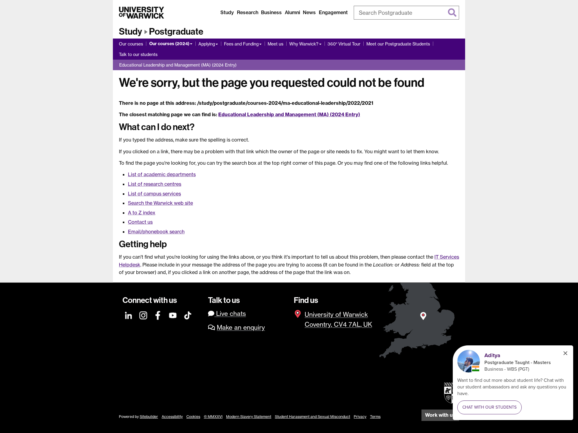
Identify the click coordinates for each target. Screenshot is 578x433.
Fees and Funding (241, 43)
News (309, 12)
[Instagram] (143, 314)
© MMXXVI (213, 416)
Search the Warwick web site (160, 203)
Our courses (131, 43)
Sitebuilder (149, 416)
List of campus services (154, 194)
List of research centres (154, 184)
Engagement (333, 12)
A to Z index (141, 213)
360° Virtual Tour (344, 43)
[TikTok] (188, 314)
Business (271, 12)
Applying (206, 43)
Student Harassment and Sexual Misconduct (312, 416)
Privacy (360, 416)
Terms (375, 416)
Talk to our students (138, 54)
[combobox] (406, 13)
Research (247, 12)
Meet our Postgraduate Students (398, 43)
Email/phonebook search (156, 232)
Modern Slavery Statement (248, 416)
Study (227, 12)
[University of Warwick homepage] (141, 13)
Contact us (140, 222)
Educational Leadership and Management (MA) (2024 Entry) (178, 64)
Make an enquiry (241, 327)
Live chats (230, 313)
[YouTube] (173, 314)
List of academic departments (162, 174)
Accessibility (172, 416)
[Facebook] (158, 314)
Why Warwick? (304, 43)
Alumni (292, 12)
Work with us (440, 415)
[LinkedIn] (129, 314)
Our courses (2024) (169, 43)
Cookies (193, 416)
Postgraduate (176, 31)
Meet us (275, 43)
